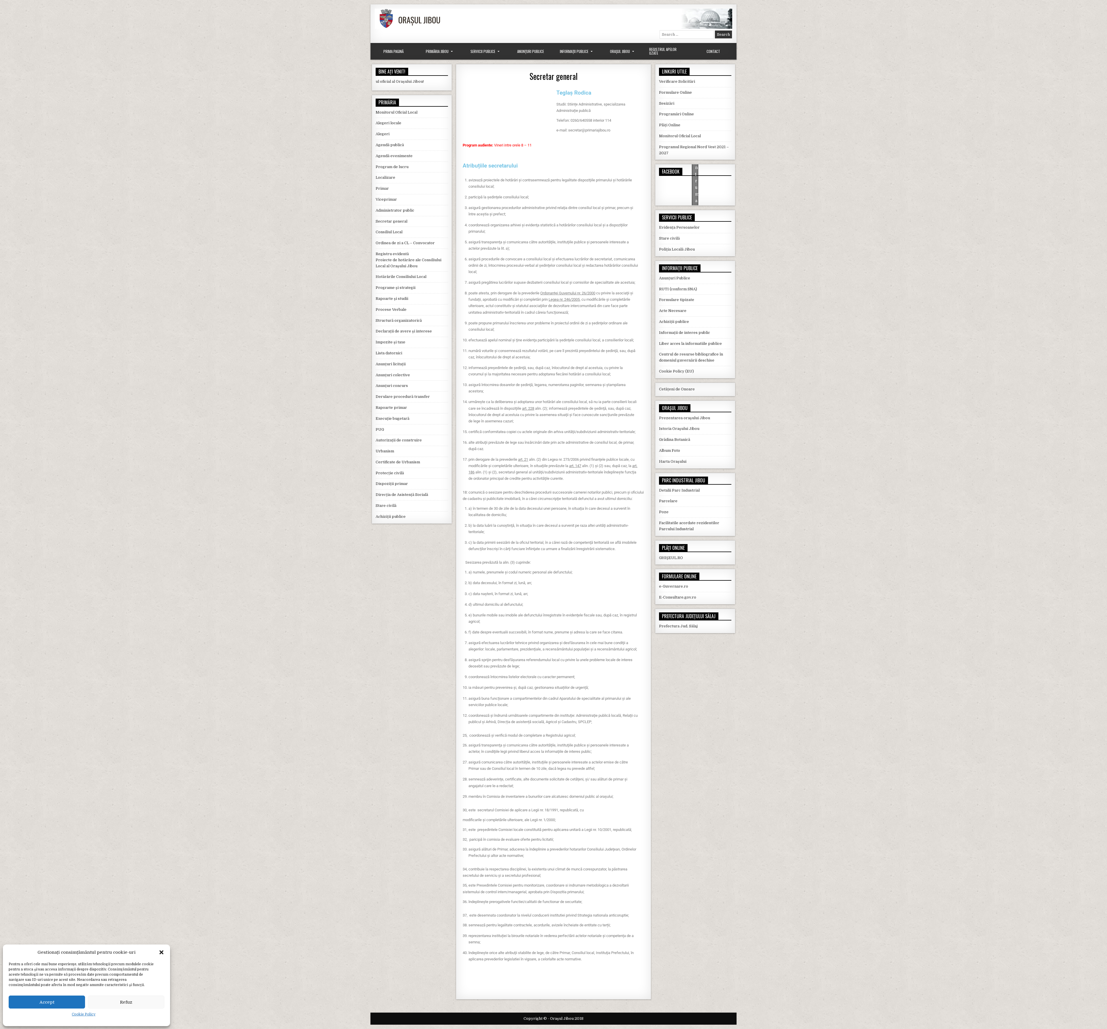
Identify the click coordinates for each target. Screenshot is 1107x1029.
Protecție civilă (390, 473)
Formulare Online (675, 92)
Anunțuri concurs (392, 385)
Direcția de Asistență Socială (402, 494)
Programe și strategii (395, 287)
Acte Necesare (672, 310)
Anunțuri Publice (530, 51)
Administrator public (395, 210)
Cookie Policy (83, 1014)
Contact (713, 51)
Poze (664, 512)
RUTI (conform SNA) (678, 289)
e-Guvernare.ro (673, 586)
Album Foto (669, 450)
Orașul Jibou (620, 51)
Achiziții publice (391, 516)
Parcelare (668, 501)
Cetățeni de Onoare (677, 389)
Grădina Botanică (674, 439)
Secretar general (554, 76)
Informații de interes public (684, 332)
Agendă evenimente (394, 156)
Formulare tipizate (676, 300)
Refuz (126, 1002)
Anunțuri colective (393, 375)
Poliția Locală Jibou (677, 249)
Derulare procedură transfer (403, 396)
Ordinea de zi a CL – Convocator (405, 243)
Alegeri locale (388, 123)
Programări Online (676, 114)
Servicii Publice (482, 51)
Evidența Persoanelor (679, 227)
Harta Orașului (672, 461)
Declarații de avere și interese (404, 331)
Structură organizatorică (399, 320)
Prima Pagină (393, 51)
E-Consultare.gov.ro (677, 597)
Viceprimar (386, 199)
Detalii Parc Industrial (679, 490)
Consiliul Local (389, 232)
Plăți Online (669, 125)
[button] (161, 952)
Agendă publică (390, 145)
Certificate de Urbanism (398, 462)
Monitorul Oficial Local (396, 112)
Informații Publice (574, 51)
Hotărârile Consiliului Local (401, 276)
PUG (380, 429)
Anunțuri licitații (391, 364)
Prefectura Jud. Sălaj (678, 626)
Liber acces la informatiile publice (690, 343)
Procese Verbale (391, 309)
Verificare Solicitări (677, 81)
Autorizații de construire (399, 440)
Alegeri (382, 134)
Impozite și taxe (390, 342)
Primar (382, 188)
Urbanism (385, 451)
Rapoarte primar (391, 407)
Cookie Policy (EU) (676, 371)
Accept (46, 1002)
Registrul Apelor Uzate (663, 51)
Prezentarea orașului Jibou (684, 418)
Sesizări (666, 103)
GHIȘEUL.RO (671, 558)
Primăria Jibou (437, 51)
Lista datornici (389, 353)
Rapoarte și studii (392, 298)
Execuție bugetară (392, 418)
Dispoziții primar (392, 483)
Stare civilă (386, 505)
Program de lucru (392, 167)
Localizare (385, 177)
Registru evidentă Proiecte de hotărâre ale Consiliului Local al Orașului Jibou (408, 260)
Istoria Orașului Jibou (679, 428)
